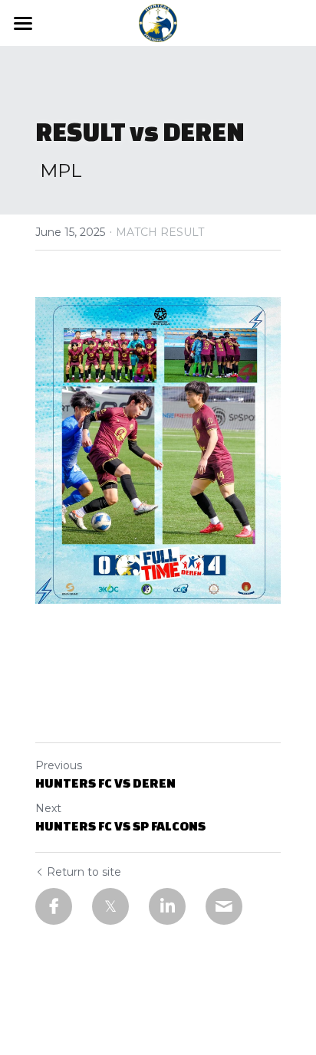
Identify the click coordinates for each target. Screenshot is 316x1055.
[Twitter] (110, 906)
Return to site (84, 872)
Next (48, 808)
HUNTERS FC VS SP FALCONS (120, 825)
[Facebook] (53, 906)
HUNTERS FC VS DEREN (105, 782)
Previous (58, 765)
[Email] (224, 906)
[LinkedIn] (167, 906)
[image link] (158, 21)
